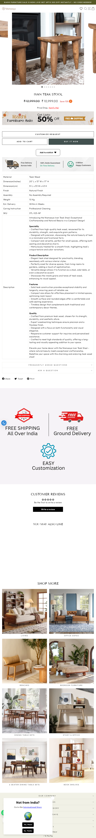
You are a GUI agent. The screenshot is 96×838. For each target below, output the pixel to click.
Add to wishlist (46, 152)
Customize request (47, 134)
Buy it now (71, 142)
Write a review (48, 509)
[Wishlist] (81, 9)
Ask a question (48, 370)
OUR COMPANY (47, 796)
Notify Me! (54, 107)
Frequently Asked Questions (48, 365)
